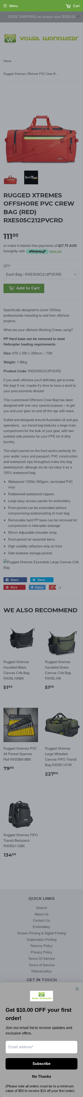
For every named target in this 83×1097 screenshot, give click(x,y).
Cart (76, 5)
